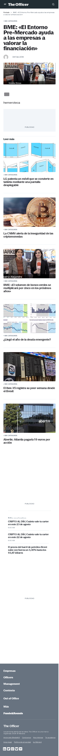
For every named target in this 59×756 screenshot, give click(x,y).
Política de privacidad (22, 742)
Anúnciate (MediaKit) (11, 737)
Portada (6, 12)
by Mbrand (37, 742)
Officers (8, 677)
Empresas (9, 670)
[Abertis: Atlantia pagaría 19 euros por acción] (29, 418)
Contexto (9, 690)
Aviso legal (7, 742)
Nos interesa (38, 737)
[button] (5, 4)
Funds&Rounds (13, 713)
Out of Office (11, 698)
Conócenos (26, 737)
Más (6, 706)
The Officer (11, 726)
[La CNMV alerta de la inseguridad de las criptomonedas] (29, 212)
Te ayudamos (50, 737)
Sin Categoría (10, 21)
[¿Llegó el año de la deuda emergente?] (29, 318)
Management (11, 683)
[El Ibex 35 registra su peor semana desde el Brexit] (29, 366)
